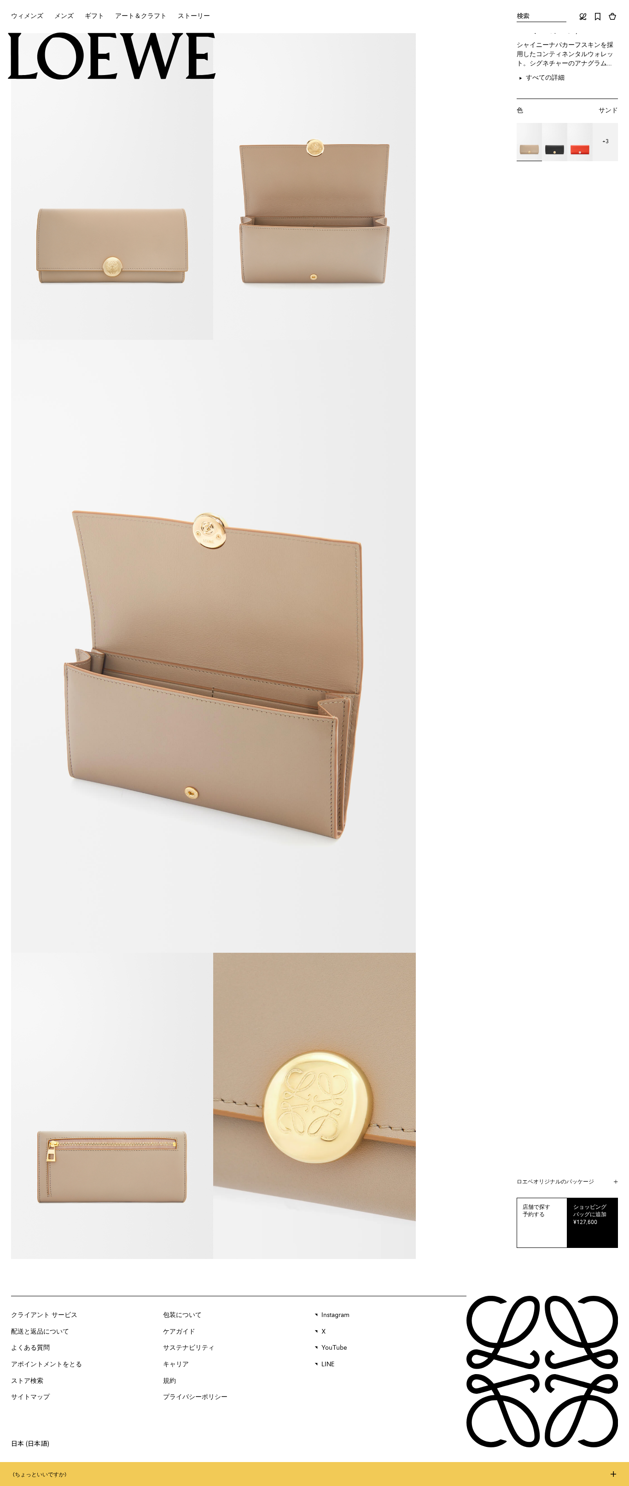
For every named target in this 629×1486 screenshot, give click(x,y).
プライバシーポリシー (195, 1397)
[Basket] (612, 16)
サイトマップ (30, 1397)
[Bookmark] (597, 16)
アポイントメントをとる (46, 1364)
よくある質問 (30, 1348)
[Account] (582, 16)
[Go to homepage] (112, 57)
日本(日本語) (30, 1443)
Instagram (335, 1315)
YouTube (334, 1348)
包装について (182, 1315)
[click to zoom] (112, 186)
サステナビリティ (189, 1348)
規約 (169, 1381)
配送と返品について (40, 1332)
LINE (327, 1364)
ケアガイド (179, 1332)
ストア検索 (27, 1381)
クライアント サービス (44, 1315)
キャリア (176, 1364)
